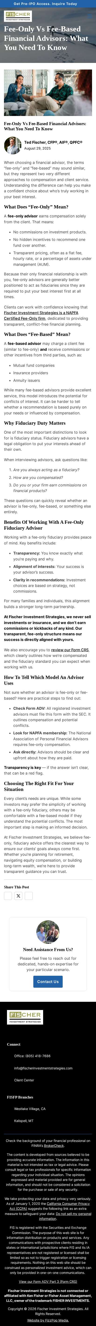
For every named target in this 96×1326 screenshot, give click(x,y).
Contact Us (48, 981)
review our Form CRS (70, 650)
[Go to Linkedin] (13, 1030)
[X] (18, 896)
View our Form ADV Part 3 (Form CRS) (48, 1282)
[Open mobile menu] (89, 16)
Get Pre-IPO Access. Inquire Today (45, 4)
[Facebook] (8, 896)
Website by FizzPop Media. (48, 1320)
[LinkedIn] (29, 896)
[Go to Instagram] (24, 1030)
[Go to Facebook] (8, 1030)
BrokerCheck (54, 1146)
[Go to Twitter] (19, 1030)
